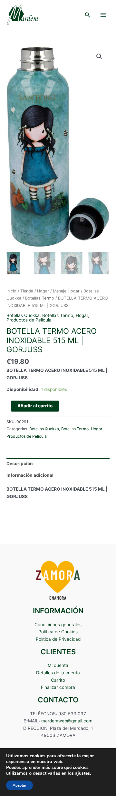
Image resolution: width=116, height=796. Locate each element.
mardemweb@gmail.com (66, 720)
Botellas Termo (39, 298)
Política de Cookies (58, 631)
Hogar (43, 291)
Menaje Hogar (66, 291)
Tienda (26, 291)
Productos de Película (29, 319)
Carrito (58, 680)
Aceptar (19, 785)
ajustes (82, 773)
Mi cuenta (58, 665)
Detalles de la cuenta (58, 672)
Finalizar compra (58, 687)
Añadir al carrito (35, 405)
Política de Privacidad (58, 639)
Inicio (11, 291)
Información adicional (29, 475)
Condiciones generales (58, 624)
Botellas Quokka (23, 315)
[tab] (58, 463)
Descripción (19, 463)
